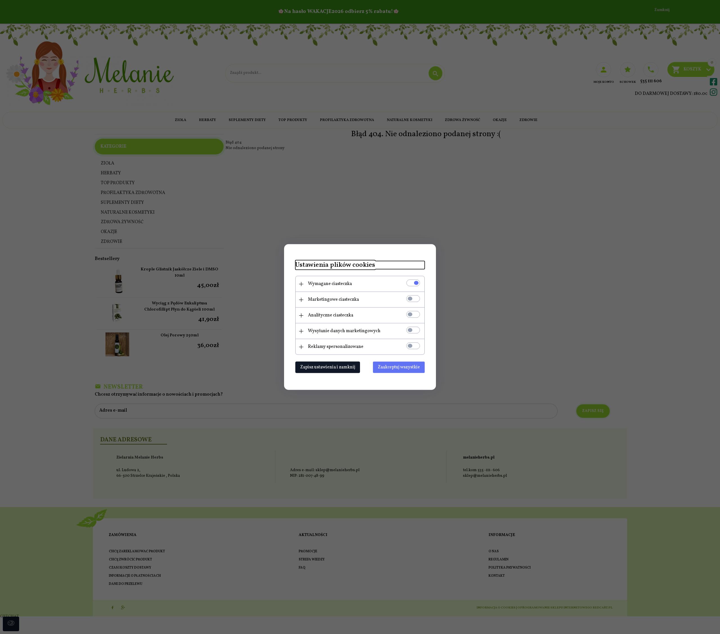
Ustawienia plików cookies (335, 265)
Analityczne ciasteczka (330, 315)
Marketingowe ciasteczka (333, 300)
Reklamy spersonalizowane (335, 347)
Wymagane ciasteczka (330, 284)
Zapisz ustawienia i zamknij (327, 367)
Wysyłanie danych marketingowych (344, 331)
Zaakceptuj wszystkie (399, 367)
